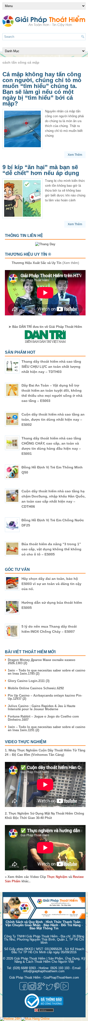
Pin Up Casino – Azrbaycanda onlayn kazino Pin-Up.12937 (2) (45, 697)
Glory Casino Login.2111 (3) (28, 681)
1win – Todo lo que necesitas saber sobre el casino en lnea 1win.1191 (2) (46, 728)
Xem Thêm (75, 154)
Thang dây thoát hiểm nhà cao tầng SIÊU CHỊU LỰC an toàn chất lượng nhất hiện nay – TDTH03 (51, 367)
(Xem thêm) (45, 263)
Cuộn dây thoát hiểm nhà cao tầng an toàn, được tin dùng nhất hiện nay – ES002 (53, 419)
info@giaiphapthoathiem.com (44, 971)
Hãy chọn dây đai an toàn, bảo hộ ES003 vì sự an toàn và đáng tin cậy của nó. (51, 584)
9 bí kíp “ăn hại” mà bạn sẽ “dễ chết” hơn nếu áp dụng (40, 170)
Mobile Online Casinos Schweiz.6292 (36, 688)
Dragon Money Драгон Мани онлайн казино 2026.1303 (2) (41, 661)
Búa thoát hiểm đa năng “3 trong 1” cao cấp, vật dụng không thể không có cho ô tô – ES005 (51, 549)
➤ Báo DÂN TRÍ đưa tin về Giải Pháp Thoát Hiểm (45, 327)
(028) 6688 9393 (24, 968)
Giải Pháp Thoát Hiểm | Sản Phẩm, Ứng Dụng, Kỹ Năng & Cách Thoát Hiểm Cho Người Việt (49, 960)
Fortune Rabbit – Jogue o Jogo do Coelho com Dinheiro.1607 (43, 718)
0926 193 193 (59, 968)
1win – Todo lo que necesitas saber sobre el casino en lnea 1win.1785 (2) (46, 672)
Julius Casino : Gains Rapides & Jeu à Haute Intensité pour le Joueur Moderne (41, 707)
